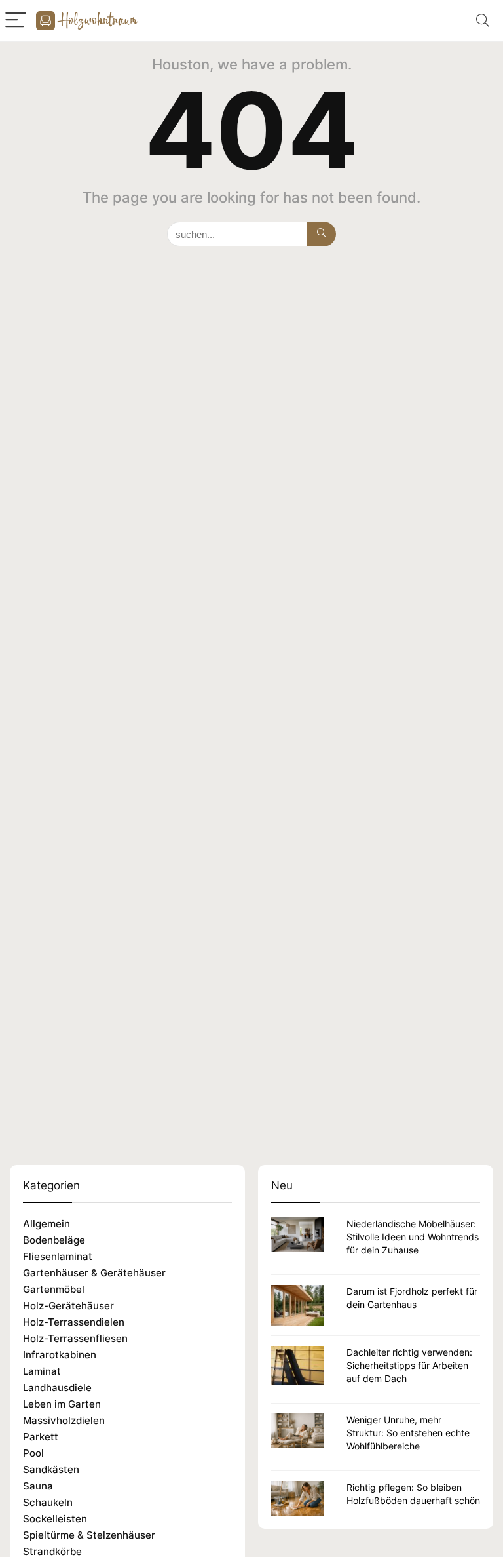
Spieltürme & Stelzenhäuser (89, 1535)
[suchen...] (321, 234)
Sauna (38, 1486)
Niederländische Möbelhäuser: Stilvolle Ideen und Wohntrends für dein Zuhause (412, 1236)
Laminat (42, 1371)
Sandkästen (51, 1469)
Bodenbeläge (54, 1240)
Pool (33, 1453)
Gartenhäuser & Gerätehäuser (94, 1273)
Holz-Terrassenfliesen (75, 1338)
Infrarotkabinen (59, 1355)
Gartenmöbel (53, 1289)
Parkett (40, 1436)
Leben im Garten (62, 1404)
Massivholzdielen (64, 1420)
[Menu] (15, 20)
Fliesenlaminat (57, 1256)
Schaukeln (48, 1502)
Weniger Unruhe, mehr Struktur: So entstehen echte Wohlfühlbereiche (408, 1432)
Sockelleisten (55, 1518)
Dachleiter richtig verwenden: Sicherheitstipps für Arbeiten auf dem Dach (409, 1365)
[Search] (482, 20)
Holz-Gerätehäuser (68, 1305)
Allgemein (46, 1223)
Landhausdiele (57, 1387)
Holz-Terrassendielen (73, 1322)
